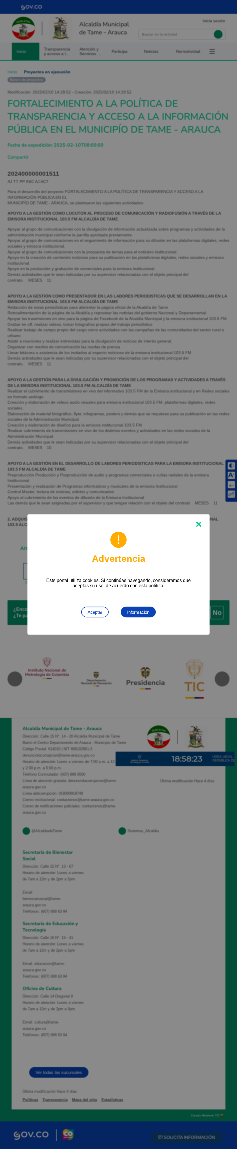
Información (138, 612)
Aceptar (95, 612)
